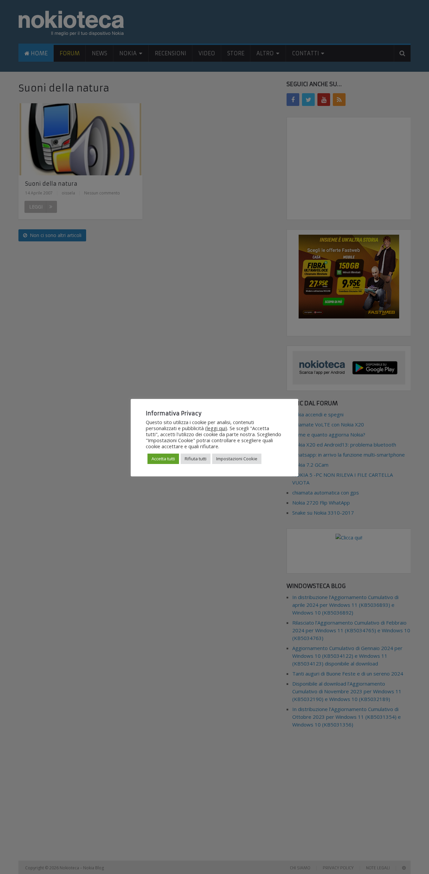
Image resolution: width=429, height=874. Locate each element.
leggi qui (216, 428)
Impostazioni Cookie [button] (236, 459)
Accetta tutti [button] (163, 459)
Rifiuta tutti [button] (195, 459)
